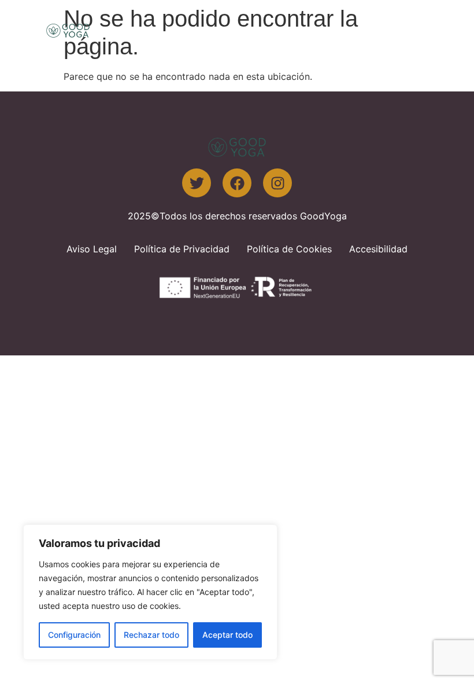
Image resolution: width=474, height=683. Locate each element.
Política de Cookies (289, 249)
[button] (413, 30)
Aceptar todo (227, 635)
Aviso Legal (91, 249)
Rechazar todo (151, 635)
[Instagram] (277, 182)
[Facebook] (237, 182)
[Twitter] (196, 182)
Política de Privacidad (181, 249)
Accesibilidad (378, 249)
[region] (150, 592)
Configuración (74, 635)
